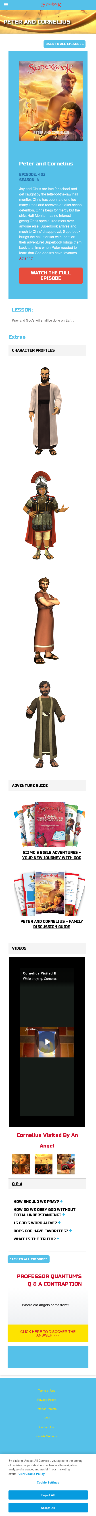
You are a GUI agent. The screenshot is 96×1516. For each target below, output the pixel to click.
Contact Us (46, 1427)
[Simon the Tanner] (46, 724)
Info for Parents (47, 1409)
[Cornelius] (46, 516)
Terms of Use (46, 1390)
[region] (48, 1485)
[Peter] (46, 620)
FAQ (47, 1418)
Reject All (48, 1495)
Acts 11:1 (26, 258)
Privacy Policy (46, 1399)
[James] (46, 411)
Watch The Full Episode (51, 275)
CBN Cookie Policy (32, 1474)
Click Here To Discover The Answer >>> (48, 1333)
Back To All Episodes (65, 44)
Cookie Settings (46, 1436)
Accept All (48, 1508)
